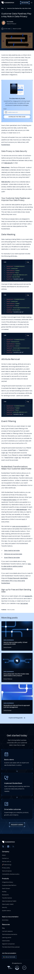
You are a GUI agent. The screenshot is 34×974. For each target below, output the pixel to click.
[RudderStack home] (7, 3)
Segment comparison (8, 944)
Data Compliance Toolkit (9, 901)
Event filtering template (12, 558)
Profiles (4, 892)
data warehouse (21, 510)
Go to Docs (5, 920)
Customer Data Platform (9, 885)
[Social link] (3, 846)
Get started (24, 603)
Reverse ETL (5, 895)
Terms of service (7, 871)
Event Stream (6, 888)
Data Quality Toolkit (8, 904)
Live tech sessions (7, 931)
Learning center (6, 938)
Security (4, 907)
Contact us (5, 858)
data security (8, 163)
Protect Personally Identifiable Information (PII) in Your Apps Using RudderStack (14, 580)
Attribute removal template (13, 554)
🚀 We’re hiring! (6, 865)
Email (5, 109)
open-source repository (20, 526)
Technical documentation (9, 934)
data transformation (10, 500)
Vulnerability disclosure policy (10, 874)
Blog (3, 928)
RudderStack (5, 145)
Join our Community (10, 957)
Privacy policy (6, 868)
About (4, 855)
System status (6, 911)
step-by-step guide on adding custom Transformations (16, 566)
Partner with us (6, 861)
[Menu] (32, 3)
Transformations (7, 898)
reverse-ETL (28, 596)
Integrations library (7, 882)
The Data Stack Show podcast (11, 947)
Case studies (6, 941)
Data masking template (12, 551)
